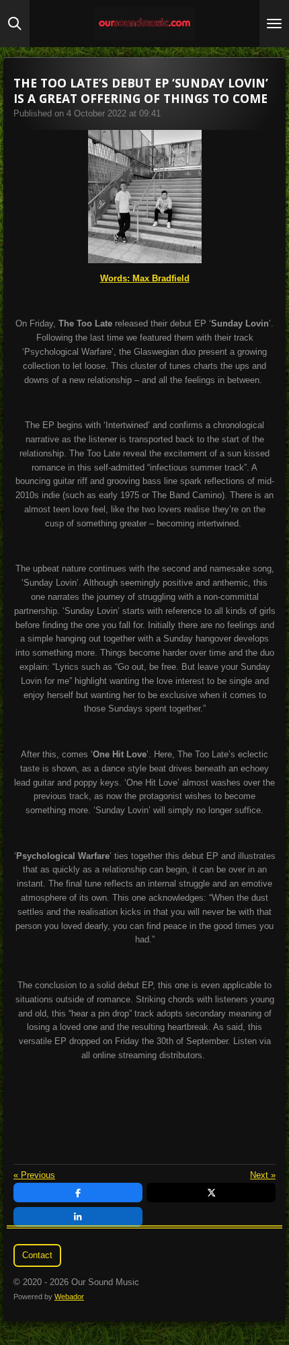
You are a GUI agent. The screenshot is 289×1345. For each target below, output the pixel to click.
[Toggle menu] (274, 23)
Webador (69, 1296)
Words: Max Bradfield (145, 278)
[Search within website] (15, 23)
